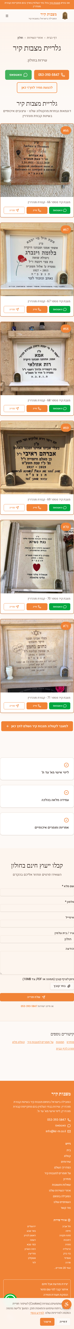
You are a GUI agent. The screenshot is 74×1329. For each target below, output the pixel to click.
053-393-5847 (48, 74)
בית (69, 1150)
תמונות (60, 1042)
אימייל (70, 917)
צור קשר (66, 1208)
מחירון (70, 1042)
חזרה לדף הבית (65, 1049)
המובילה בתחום (62, 1196)
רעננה (33, 1240)
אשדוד (67, 1258)
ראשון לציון (30, 1235)
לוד (34, 1262)
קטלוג (67, 1156)
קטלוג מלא (18, 1042)
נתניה (68, 1244)
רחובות (67, 1240)
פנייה (12, 210)
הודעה (70, 949)
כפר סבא (31, 1244)
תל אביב (66, 1226)
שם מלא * (68, 886)
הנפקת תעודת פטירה (55, 1295)
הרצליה (67, 1249)
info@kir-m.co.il (56, 1131)
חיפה (68, 1231)
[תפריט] (7, 16)
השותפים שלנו (62, 1202)
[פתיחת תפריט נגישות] (67, 1304)
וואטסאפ (15, 74)
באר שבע (31, 1231)
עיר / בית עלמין (64, 933)
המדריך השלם (62, 1167)
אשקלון (32, 1258)
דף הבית (52, 38)
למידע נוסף (37, 1313)
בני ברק (67, 1253)
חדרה (68, 1262)
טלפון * (69, 902)
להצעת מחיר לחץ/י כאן (37, 87)
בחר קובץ (60, 986)
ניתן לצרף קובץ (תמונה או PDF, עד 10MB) (48, 979)
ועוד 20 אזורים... (62, 1268)
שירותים (66, 1162)
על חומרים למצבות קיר (40, 1042)
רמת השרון (30, 1249)
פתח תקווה (65, 1235)
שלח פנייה (33, 997)
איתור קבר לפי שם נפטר (54, 1289)
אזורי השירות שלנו (60, 1190)
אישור (47, 1322)
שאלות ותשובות (61, 1185)
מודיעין (32, 1253)
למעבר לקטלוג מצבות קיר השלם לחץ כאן (39, 726)
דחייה (63, 1322)
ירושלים (31, 1226)
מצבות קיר (54, 3)
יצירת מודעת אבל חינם (55, 1284)
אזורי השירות (35, 38)
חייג (35, 210)
